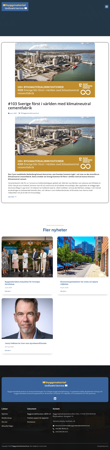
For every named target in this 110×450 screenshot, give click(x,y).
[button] (106, 6)
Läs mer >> (12, 197)
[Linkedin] (55, 398)
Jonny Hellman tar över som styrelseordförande (26, 343)
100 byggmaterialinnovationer (30, 113)
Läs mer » (8, 291)
